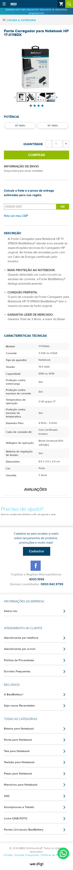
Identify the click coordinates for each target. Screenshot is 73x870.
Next (56, 96)
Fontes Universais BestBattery (24, 830)
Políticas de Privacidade (55, 855)
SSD (7, 796)
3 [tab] (39, 106)
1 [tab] (31, 106)
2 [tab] (35, 106)
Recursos (12, 685)
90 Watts (52, 125)
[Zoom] (21, 97)
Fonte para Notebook (18, 740)
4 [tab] (42, 106)
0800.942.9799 (52, 584)
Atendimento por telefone (21, 638)
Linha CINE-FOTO (15, 818)
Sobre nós (10, 611)
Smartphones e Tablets (19, 807)
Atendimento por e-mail (19, 649)
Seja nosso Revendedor (19, 705)
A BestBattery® (13, 694)
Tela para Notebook (17, 751)
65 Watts (20, 125)
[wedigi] (37, 864)
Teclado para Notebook (19, 762)
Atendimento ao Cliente (23, 628)
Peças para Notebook (18, 773)
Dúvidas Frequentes (17, 671)
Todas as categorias (20, 719)
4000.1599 (36, 579)
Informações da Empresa (24, 601)
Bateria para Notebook (19, 729)
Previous (14, 96)
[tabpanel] (21, 95)
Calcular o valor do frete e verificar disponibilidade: (30, 207)
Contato (8, 855)
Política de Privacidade (19, 660)
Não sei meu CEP (16, 216)
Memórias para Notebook (21, 785)
